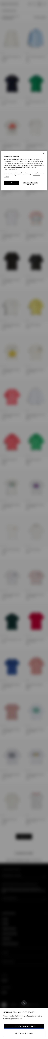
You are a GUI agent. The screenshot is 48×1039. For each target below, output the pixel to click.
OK (11, 182)
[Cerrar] (43, 153)
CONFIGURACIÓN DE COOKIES (30, 183)
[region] (24, 170)
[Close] (24, 1003)
